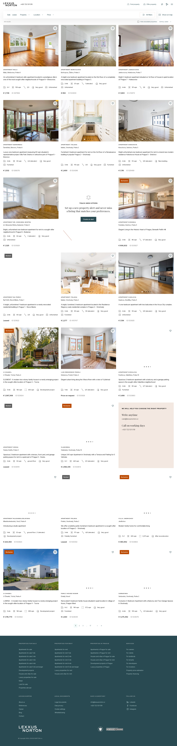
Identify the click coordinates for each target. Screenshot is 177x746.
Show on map (167, 15)
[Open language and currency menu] (167, 4)
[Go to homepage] (10, 4)
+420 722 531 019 (26, 4)
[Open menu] (172, 4)
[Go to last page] (101, 625)
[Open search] (162, 4)
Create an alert (88, 219)
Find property (135, 4)
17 (90, 626)
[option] (34, 649)
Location (36, 15)
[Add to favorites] (55, 28)
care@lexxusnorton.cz (130, 419)
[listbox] (34, 668)
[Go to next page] (97, 625)
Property (23, 15)
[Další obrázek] (55, 48)
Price (49, 15)
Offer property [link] (151, 4)
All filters (149, 15)
